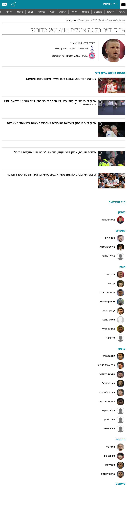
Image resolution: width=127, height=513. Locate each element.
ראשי (122, 12)
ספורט (85, 12)
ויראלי (74, 12)
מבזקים (98, 12)
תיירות (9, 12)
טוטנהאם (85, 20)
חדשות (110, 12)
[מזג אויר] (14, 4)
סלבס (20, 12)
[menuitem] (111, 12)
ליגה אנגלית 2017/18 (106, 20)
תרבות (62, 12)
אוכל (30, 12)
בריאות (41, 12)
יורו (123, 20)
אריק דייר (71, 20)
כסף (52, 12)
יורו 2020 (110, 4)
